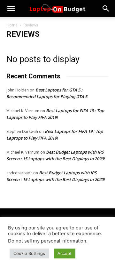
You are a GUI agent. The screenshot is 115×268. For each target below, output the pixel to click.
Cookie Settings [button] (29, 253)
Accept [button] (64, 253)
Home (12, 25)
